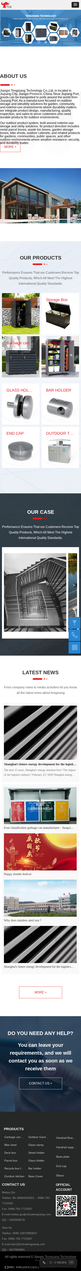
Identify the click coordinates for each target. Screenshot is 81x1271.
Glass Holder (36, 1160)
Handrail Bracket (66, 1137)
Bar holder (34, 1168)
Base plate (62, 1156)
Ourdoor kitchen (14, 1176)
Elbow (60, 1175)
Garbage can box (15, 1137)
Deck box (10, 1152)
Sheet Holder (36, 1152)
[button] (75, 5)
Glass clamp (36, 1144)
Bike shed (10, 1144)
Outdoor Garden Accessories (39, 1137)
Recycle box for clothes (15, 1168)
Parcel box (10, 1160)
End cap (61, 1166)
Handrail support (66, 1147)
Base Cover (35, 1176)
